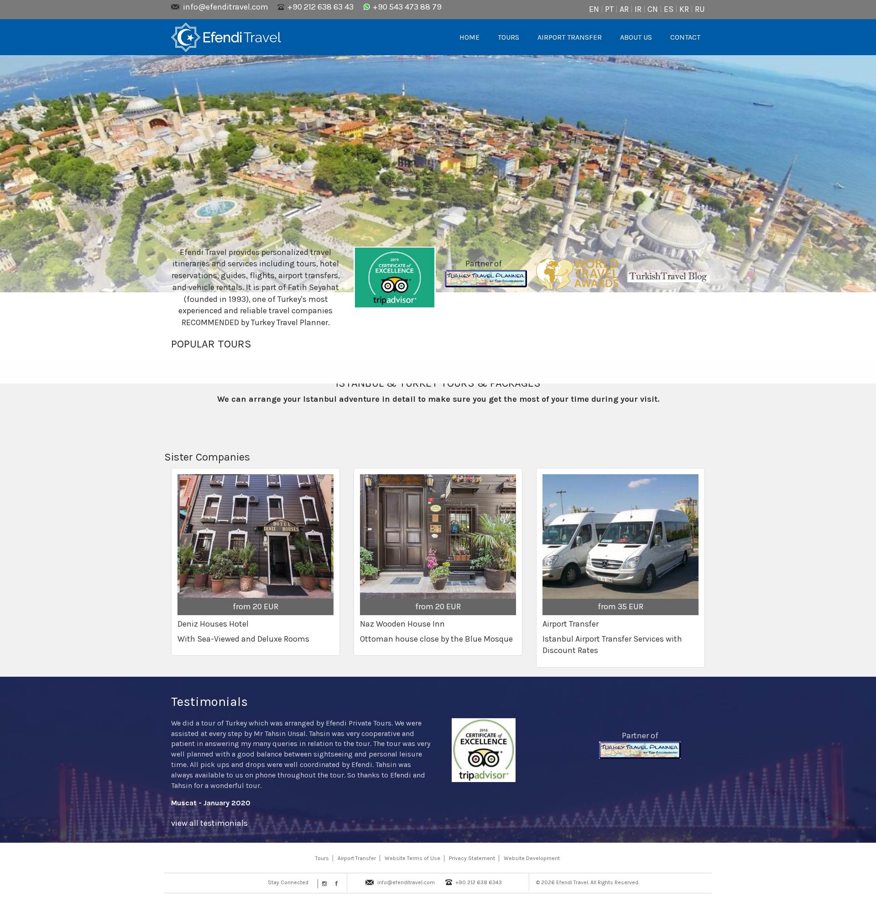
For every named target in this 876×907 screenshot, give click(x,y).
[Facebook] (334, 884)
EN (594, 9)
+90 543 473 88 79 (407, 7)
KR (684, 9)
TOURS (508, 37)
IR (638, 9)
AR (624, 9)
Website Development (532, 858)
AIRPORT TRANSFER (569, 37)
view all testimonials (209, 823)
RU (700, 9)
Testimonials (209, 701)
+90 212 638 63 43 (320, 7)
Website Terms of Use (412, 858)
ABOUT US (636, 37)
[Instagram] (323, 884)
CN (652, 9)
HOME (469, 37)
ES (668, 9)
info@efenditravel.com (225, 7)
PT (609, 9)
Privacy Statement (472, 858)
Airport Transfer (357, 858)
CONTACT (685, 37)
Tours (322, 858)
